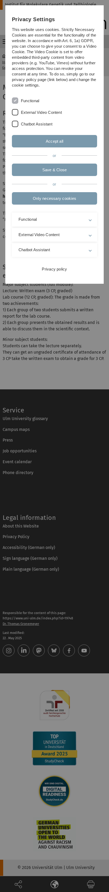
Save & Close (54, 170)
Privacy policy (54, 269)
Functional (30, 100)
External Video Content (41, 112)
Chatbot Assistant (36, 124)
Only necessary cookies (54, 198)
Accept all (54, 141)
